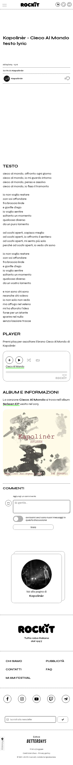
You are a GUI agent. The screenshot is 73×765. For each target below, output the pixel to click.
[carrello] (58, 4)
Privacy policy (44, 753)
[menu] (3, 4)
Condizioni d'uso (29, 753)
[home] (30, 4)
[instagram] (22, 699)
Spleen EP (11, 404)
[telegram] (66, 699)
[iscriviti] (62, 719)
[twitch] (51, 699)
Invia (33, 527)
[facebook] (7, 699)
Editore (33, 738)
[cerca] (63, 4)
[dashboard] (69, 4)
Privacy (2, 745)
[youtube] (37, 699)
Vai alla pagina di (36, 593)
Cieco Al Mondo (15, 366)
